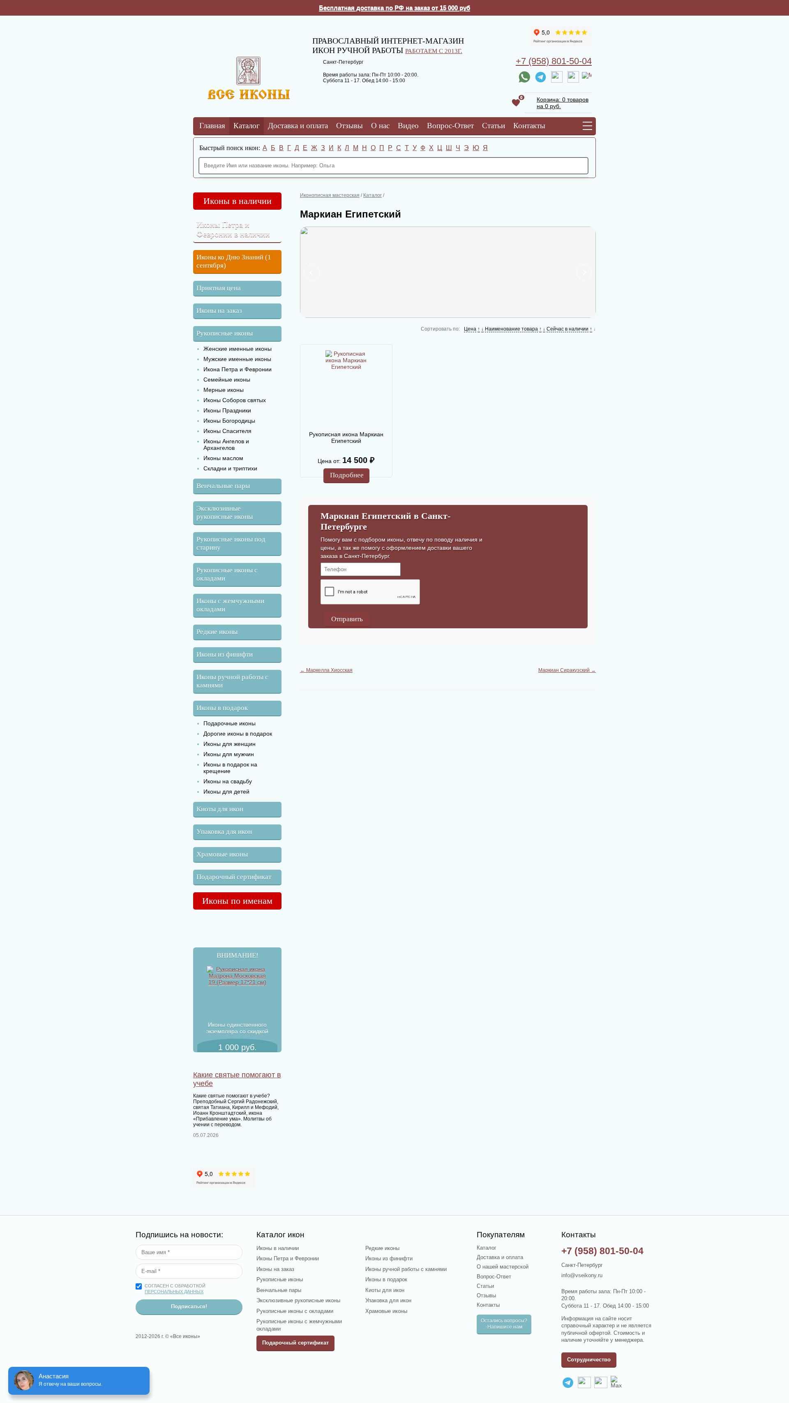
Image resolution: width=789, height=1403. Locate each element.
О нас (380, 125)
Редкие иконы (217, 632)
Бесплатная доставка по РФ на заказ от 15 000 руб (394, 7)
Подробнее (347, 475)
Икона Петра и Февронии (237, 369)
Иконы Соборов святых (234, 400)
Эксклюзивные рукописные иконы (224, 513)
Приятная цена (218, 288)
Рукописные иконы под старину (230, 543)
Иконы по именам (237, 901)
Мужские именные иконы (237, 359)
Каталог (246, 125)
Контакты (529, 125)
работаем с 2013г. (433, 50)
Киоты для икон (219, 809)
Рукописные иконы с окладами (227, 574)
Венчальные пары (223, 486)
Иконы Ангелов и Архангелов (226, 444)
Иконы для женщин (229, 744)
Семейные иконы (226, 379)
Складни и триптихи (230, 468)
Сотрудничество (589, 1360)
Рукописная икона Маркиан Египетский (346, 437)
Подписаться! (189, 1306)
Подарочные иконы (229, 723)
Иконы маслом (223, 458)
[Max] (587, 77)
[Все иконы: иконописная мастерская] (249, 97)
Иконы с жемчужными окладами (230, 605)
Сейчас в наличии (567, 329)
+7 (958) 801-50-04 (554, 61)
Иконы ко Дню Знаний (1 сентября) (233, 261)
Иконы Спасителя (227, 431)
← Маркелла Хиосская (326, 670)
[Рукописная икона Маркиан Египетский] (346, 387)
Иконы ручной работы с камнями (232, 681)
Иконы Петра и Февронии (287, 1258)
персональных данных (174, 1291)
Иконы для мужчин (228, 754)
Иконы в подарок (222, 708)
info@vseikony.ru (581, 1275)
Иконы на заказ (219, 311)
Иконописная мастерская (330, 195)
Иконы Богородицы (229, 420)
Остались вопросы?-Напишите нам (504, 1324)
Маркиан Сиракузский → (567, 670)
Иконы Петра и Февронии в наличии (233, 229)
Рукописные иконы (224, 333)
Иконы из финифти (224, 654)
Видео (408, 125)
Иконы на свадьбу (227, 781)
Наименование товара (511, 329)
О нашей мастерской (502, 1267)
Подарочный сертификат (233, 877)
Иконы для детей (226, 791)
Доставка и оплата (298, 125)
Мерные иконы (223, 390)
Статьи (493, 125)
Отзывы (349, 125)
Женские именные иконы (237, 348)
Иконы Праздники (227, 410)
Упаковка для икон (224, 832)
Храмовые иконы (222, 854)
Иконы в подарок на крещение (230, 767)
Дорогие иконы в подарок (237, 733)
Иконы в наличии (237, 201)
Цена (470, 329)
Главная (212, 125)
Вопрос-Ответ (450, 125)
